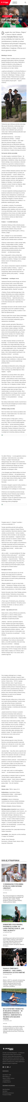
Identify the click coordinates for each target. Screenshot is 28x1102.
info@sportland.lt (7, 1082)
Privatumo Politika (7, 1094)
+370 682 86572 (6, 1080)
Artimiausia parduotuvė (8, 1093)
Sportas (20, 16)
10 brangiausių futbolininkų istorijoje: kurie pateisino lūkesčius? (13, 886)
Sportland (5, 1091)
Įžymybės (15, 16)
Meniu (14, 2)
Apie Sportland (6, 1089)
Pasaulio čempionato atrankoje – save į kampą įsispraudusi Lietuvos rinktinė (14, 970)
